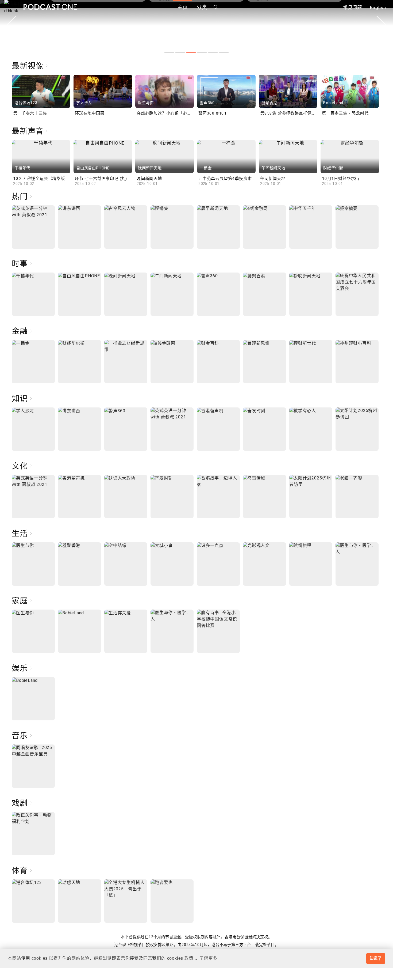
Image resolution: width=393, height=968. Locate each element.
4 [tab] (202, 52)
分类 (201, 7)
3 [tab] (191, 52)
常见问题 (352, 7)
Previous (12, 24)
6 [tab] (224, 52)
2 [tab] (180, 52)
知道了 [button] (376, 958)
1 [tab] (169, 52)
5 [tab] (213, 52)
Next (381, 24)
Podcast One (50, 7)
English (378, 7)
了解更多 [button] (208, 958)
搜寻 (215, 7)
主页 (182, 7)
